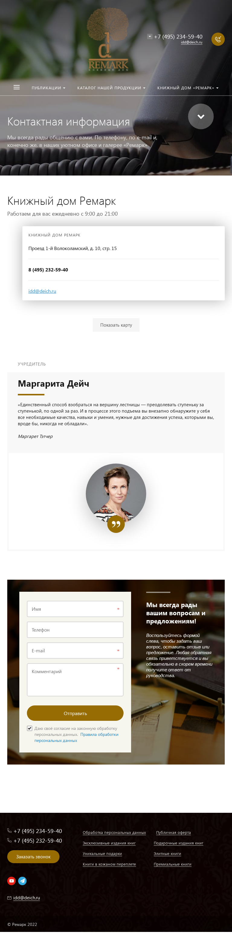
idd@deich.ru (42, 291)
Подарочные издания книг (178, 842)
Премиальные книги (173, 863)
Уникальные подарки (102, 853)
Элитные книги (167, 853)
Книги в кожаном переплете (109, 863)
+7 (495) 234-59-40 (178, 36)
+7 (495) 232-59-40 (37, 840)
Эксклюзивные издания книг (109, 842)
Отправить (75, 713)
